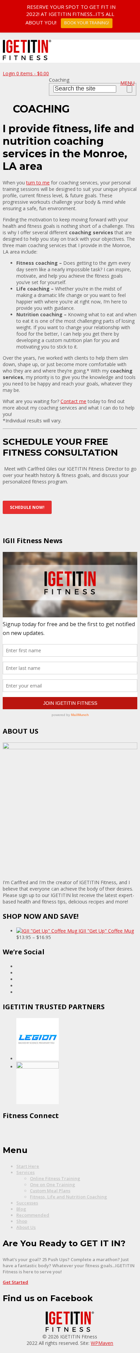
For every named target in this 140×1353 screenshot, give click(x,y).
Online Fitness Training (55, 1178)
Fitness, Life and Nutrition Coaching (68, 1197)
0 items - (32, 73)
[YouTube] (18, 992)
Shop (21, 1221)
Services (25, 1172)
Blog (21, 1209)
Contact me (73, 401)
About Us (26, 1227)
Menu (127, 83)
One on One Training (52, 1184)
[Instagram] (18, 979)
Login (9, 73)
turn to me (38, 182)
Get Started (15, 1282)
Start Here (27, 1166)
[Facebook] (18, 966)
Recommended (32, 1215)
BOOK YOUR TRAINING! (86, 23)
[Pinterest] (18, 973)
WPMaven (102, 1343)
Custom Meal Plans (50, 1191)
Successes (27, 1203)
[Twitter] (18, 985)
